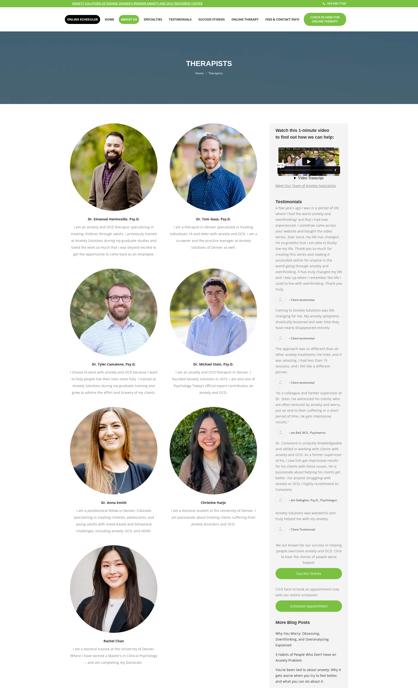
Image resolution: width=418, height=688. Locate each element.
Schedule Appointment (309, 606)
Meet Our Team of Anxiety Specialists (306, 185)
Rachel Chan (114, 641)
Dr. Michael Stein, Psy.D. (213, 364)
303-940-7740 (336, 3)
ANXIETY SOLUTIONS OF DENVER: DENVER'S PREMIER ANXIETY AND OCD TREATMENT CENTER (137, 3)
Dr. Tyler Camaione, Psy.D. (114, 364)
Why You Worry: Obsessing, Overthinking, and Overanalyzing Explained (302, 639)
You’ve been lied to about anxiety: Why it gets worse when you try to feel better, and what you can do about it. (308, 675)
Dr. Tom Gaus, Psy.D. (213, 219)
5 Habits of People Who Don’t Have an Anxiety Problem (306, 657)
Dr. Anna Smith (114, 502)
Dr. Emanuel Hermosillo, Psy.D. (114, 219)
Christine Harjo (213, 502)
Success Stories (308, 573)
